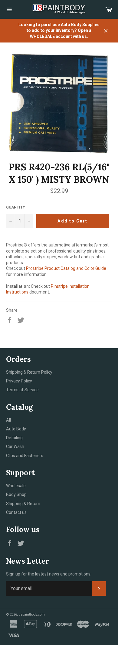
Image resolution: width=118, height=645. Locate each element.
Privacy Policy (19, 381)
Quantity (15, 207)
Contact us (16, 512)
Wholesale (16, 485)
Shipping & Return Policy (29, 372)
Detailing (14, 437)
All (8, 420)
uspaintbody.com (31, 614)
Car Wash (15, 446)
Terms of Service (22, 389)
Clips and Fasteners (24, 455)
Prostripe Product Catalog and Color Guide (66, 268)
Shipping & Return (23, 503)
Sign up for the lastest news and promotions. (48, 574)
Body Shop (16, 494)
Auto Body (16, 428)
